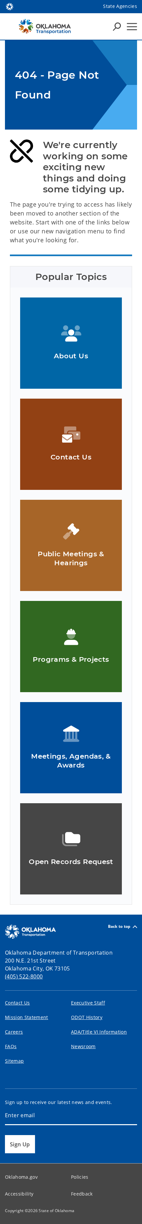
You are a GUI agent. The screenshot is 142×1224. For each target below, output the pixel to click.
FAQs (11, 1046)
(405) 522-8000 (24, 976)
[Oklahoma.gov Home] (9, 6)
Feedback (82, 1194)
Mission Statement (26, 1017)
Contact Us (17, 1003)
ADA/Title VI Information (99, 1032)
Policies (80, 1177)
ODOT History (86, 1017)
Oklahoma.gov (21, 1177)
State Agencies (120, 6)
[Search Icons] (117, 26)
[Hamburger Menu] (132, 26)
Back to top (119, 927)
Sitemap (14, 1061)
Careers (14, 1032)
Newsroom (83, 1046)
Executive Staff (88, 1003)
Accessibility (19, 1194)
